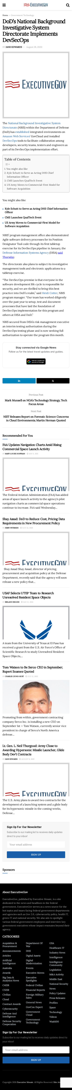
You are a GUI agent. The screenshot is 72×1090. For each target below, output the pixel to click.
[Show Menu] (4, 5)
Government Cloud (33, 1013)
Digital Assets (33, 955)
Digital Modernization (34, 962)
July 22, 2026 (27, 528)
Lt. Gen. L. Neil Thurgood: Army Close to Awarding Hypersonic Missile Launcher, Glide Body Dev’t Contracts (33, 750)
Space (52, 1007)
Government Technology (22, 15)
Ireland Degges (12, 602)
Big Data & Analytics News (11, 979)
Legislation (55, 969)
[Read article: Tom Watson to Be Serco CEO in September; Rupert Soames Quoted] (36, 697)
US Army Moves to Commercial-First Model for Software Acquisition (33, 186)
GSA (51, 943)
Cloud (6, 999)
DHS (28, 950)
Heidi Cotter (49, 293)
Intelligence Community (56, 963)
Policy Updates (57, 993)
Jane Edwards (14, 47)
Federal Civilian (34, 985)
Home (5, 15)
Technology (55, 1012)
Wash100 (54, 1021)
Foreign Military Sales (35, 996)
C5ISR (6, 989)
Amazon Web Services (16, 136)
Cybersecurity (10, 1008)
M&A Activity (56, 974)
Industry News (57, 952)
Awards (6, 972)
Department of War (34, 945)
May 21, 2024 (28, 602)
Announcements (12, 950)
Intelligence (56, 957)
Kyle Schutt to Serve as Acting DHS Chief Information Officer (30, 174)
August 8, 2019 (27, 759)
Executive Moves (35, 972)
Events (29, 968)
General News (34, 1002)
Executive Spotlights (31, 979)
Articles (7, 955)
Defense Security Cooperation (12, 1023)
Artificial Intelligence (9, 962)
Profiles (53, 1002)
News (52, 988)
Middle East (55, 979)
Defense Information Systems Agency (26, 252)
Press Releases (57, 998)
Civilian (7, 994)
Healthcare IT (56, 947)
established (22, 132)
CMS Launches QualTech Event (24, 180)
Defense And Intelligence (10, 1015)
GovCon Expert (34, 1007)
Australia (7, 968)
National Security (58, 983)
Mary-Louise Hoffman (15, 454)
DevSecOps (10, 140)
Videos (53, 1016)
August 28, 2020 (34, 47)
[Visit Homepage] (36, 5)
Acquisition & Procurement (10, 945)
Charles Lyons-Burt (14, 676)
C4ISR (6, 985)
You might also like (17, 168)
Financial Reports (35, 989)
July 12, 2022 (32, 676)
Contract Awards (12, 1004)
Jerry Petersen (12, 528)
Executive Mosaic (25, 1082)
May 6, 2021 (33, 454)
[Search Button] (67, 5)
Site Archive (59, 1082)
